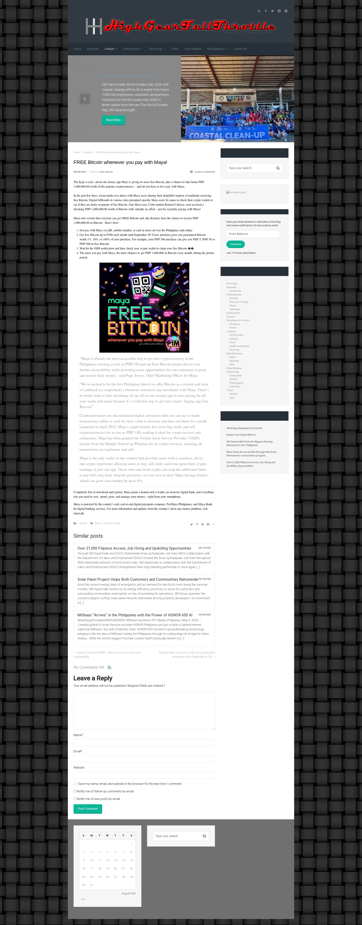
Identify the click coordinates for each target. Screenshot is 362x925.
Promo (233, 327)
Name (78, 735)
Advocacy (231, 283)
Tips (231, 397)
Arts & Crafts (236, 335)
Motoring (234, 349)
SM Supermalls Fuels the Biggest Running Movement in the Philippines (249, 443)
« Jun (82, 899)
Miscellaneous (234, 353)
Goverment (235, 290)
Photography (236, 382)
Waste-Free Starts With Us (128, 76)
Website (79, 767)
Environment (233, 312)
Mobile (233, 379)
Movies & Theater (238, 302)
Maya (117, 523)
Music (232, 305)
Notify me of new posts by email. (98, 799)
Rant (231, 364)
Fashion (233, 338)
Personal (234, 360)
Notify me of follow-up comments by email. (105, 791)
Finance (230, 316)
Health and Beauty (239, 346)
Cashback (108, 523)
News (232, 357)
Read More (113, 120)
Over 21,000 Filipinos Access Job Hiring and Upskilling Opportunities (250, 464)
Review (233, 393)
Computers (235, 375)
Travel (229, 390)
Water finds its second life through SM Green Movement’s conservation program (251, 454)
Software (234, 386)
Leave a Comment (205, 171)
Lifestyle (88, 152)
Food (232, 342)
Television (234, 309)
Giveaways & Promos (237, 320)
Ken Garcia (106, 171)
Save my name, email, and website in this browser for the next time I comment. (130, 784)
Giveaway (234, 324)
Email (78, 751)
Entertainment (233, 294)
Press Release (234, 368)
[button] (85, 98)
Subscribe (235, 244)
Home (77, 152)
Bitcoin (98, 523)
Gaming (233, 298)
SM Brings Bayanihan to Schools (244, 428)
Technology (232, 371)
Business (231, 287)
